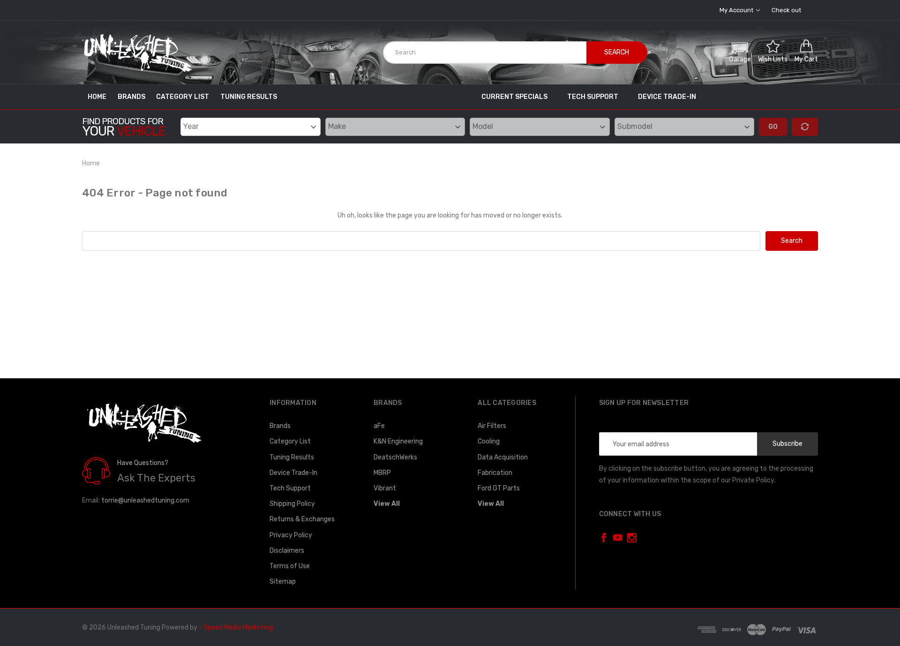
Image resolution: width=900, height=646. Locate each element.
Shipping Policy (292, 504)
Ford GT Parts (499, 488)
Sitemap (283, 582)
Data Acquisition (503, 457)
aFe (379, 426)
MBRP (382, 473)
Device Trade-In (667, 97)
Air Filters (492, 426)
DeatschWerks (395, 457)
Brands (131, 97)
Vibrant (385, 488)
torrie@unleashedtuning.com (145, 500)
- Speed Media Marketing (236, 627)
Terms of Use (290, 566)
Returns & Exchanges (302, 519)
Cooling (489, 441)
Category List (182, 97)
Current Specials (514, 97)
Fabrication (495, 473)
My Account (737, 10)
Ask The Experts (156, 478)
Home (97, 97)
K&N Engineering (398, 441)
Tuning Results (248, 97)
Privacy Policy (291, 535)
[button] (740, 51)
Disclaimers (287, 551)
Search (616, 52)
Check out (786, 10)
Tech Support (592, 97)
